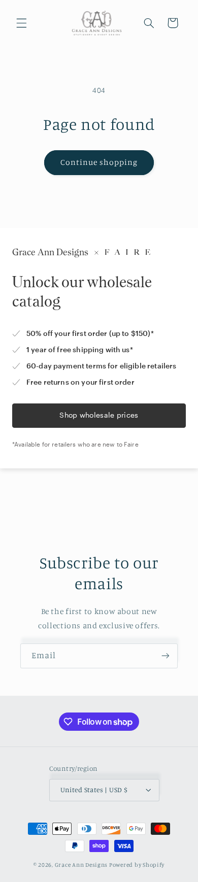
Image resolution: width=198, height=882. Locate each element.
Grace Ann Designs (81, 864)
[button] (21, 23)
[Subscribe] (165, 655)
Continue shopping (99, 162)
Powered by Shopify (136, 864)
